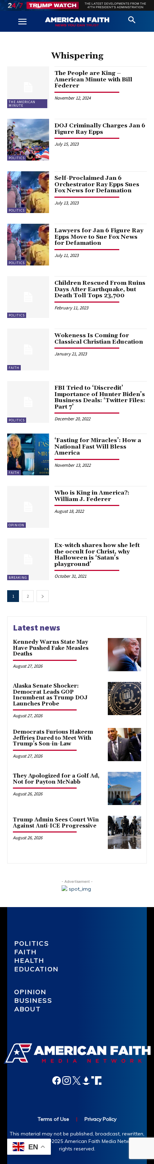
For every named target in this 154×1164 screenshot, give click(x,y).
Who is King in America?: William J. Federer (91, 496)
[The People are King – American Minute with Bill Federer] (28, 87)
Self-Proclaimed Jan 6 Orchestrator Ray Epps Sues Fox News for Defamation (96, 184)
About (27, 1009)
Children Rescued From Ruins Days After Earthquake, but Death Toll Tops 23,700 (99, 289)
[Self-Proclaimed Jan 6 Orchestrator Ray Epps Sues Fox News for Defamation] (28, 192)
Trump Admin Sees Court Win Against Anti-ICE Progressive (56, 822)
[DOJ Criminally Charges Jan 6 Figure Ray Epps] (28, 140)
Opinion (16, 525)
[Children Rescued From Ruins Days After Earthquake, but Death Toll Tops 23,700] (28, 297)
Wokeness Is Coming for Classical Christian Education (98, 338)
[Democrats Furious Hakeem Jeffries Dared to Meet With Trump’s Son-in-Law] (124, 744)
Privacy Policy (100, 1119)
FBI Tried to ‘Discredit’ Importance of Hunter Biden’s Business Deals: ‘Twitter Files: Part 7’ (99, 397)
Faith (14, 367)
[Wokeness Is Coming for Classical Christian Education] (28, 349)
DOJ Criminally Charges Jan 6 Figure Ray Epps (99, 129)
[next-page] (43, 596)
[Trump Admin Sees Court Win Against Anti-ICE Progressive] (124, 832)
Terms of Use (53, 1119)
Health (29, 960)
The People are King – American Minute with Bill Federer (93, 79)
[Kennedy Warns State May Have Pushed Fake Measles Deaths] (124, 654)
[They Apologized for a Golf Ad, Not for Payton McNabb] (124, 788)
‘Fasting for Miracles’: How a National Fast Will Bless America (97, 446)
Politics (17, 158)
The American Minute (22, 104)
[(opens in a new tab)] (28, 507)
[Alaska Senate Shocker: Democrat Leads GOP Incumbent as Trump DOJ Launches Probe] (124, 698)
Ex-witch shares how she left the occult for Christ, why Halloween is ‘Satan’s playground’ (97, 555)
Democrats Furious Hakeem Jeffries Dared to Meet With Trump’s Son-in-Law (53, 738)
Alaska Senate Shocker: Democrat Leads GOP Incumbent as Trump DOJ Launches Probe (50, 695)
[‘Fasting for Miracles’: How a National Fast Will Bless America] (28, 454)
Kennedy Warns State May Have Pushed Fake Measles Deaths (50, 648)
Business (33, 1000)
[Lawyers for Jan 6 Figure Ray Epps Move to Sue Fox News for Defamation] (28, 244)
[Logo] (77, 22)
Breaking (18, 577)
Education (36, 969)
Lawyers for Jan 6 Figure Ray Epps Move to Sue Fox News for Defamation (98, 237)
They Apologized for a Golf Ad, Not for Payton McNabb (56, 779)
